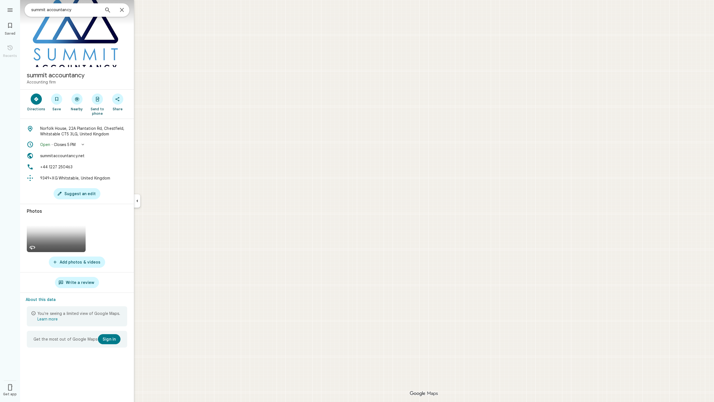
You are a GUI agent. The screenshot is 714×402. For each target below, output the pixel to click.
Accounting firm (41, 82)
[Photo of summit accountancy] (77, 33)
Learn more (47, 319)
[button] (77, 144)
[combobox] (65, 9)
